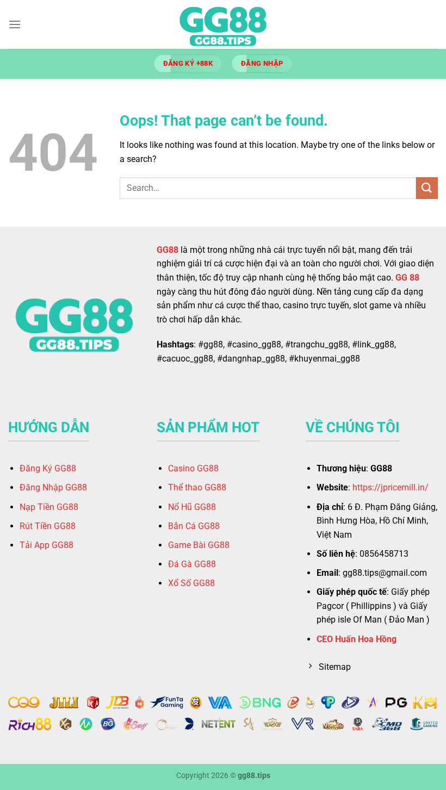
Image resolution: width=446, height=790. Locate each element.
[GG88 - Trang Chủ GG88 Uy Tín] (223, 24)
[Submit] (427, 187)
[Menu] (14, 24)
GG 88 (407, 277)
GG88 (167, 250)
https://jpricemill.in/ (390, 487)
